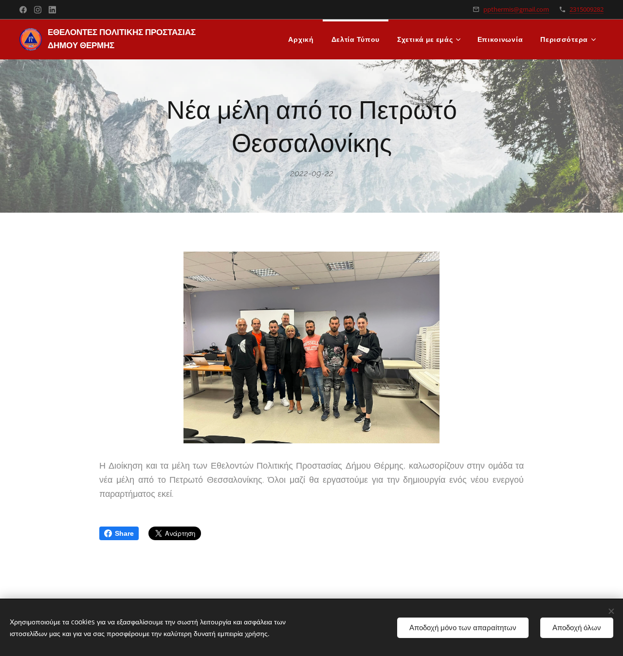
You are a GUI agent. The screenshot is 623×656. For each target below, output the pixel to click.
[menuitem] (300, 39)
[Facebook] (23, 9)
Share (124, 533)
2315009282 (586, 9)
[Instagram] (38, 9)
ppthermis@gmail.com (516, 9)
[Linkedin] (52, 9)
